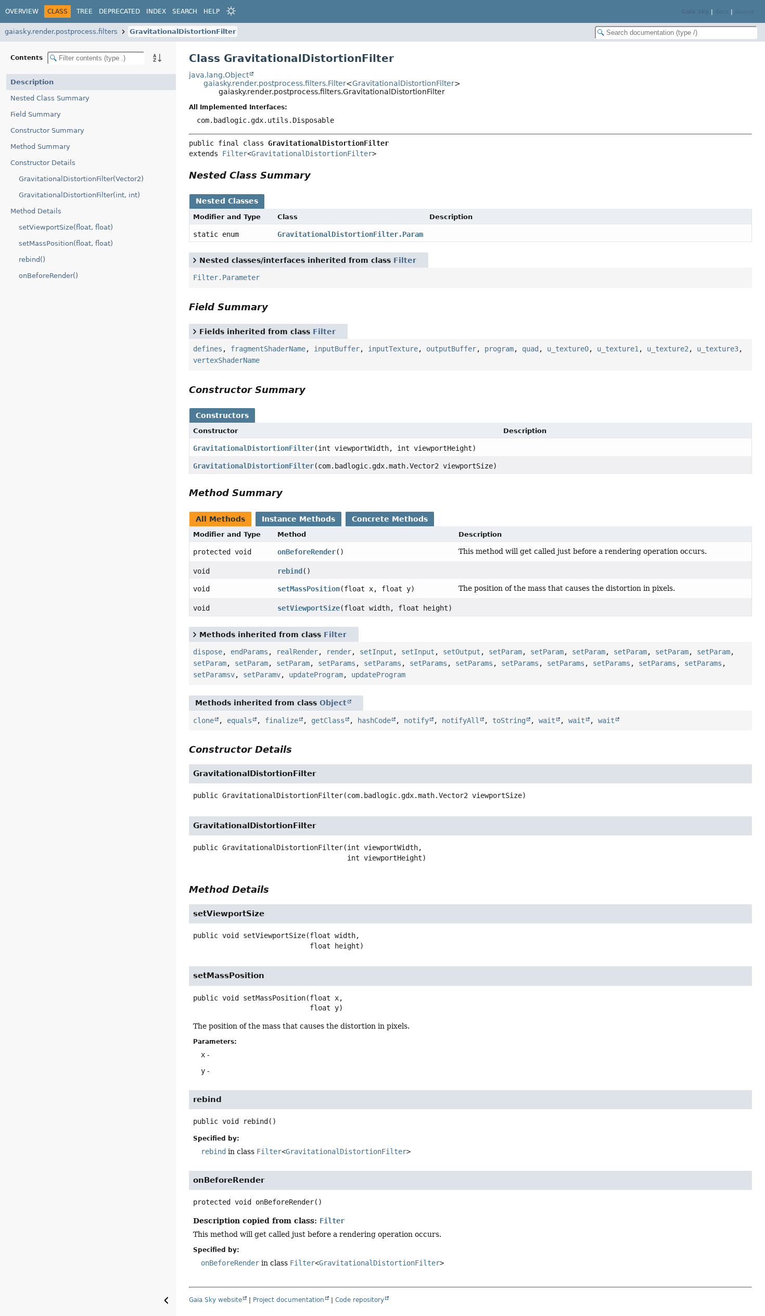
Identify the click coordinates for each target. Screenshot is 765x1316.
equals (239, 720)
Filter (234, 153)
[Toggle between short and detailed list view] (194, 259)
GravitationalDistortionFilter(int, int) (79, 195)
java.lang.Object (219, 75)
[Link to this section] (318, 175)
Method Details (35, 211)
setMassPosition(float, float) (66, 243)
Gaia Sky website (215, 1300)
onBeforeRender (306, 552)
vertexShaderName (226, 360)
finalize (281, 720)
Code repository (359, 1300)
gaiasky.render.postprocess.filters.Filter (274, 83)
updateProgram (316, 674)
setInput (376, 652)
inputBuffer (337, 349)
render (338, 652)
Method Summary (40, 146)
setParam (505, 652)
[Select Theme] (231, 11)
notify (416, 720)
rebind (289, 571)
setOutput (461, 652)
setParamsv (214, 674)
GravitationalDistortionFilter (183, 31)
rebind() (32, 259)
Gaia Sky (695, 11)
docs (722, 11)
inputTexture (393, 349)
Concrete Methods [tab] (390, 519)
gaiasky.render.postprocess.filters (61, 31)
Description (32, 82)
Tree (84, 11)
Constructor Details (42, 163)
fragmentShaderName (268, 349)
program (499, 349)
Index (156, 11)
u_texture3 (717, 349)
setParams (336, 663)
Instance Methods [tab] (298, 519)
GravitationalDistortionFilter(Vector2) (81, 179)
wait (547, 720)
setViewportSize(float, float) (66, 227)
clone (203, 720)
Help (211, 11)
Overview (22, 11)
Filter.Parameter (226, 277)
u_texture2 (667, 349)
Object (333, 703)
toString (509, 720)
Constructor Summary (47, 130)
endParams (249, 652)
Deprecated (119, 11)
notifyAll (460, 720)
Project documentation (288, 1300)
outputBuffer (451, 349)
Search (184, 11)
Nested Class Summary (50, 98)
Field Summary (35, 114)
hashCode (374, 720)
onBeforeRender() (48, 276)
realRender (297, 652)
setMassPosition (308, 589)
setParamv (261, 674)
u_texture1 (618, 349)
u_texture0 (568, 349)
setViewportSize (308, 608)
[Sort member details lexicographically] (157, 57)
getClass (328, 720)
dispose (207, 652)
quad (530, 349)
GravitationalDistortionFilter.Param (350, 234)
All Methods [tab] (220, 519)
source (745, 11)
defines (207, 349)
